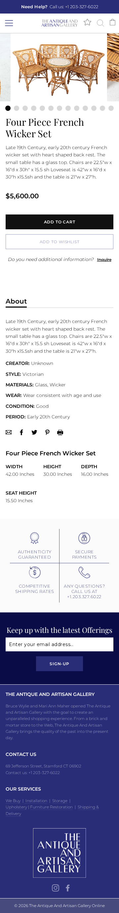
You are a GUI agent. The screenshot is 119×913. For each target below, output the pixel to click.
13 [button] (111, 108)
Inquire (104, 259)
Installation (35, 800)
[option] (59, 6)
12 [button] (102, 108)
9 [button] (76, 108)
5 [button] (42, 108)
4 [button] (33, 108)
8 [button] (68, 108)
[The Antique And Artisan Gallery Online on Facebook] (67, 888)
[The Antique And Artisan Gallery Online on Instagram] (55, 888)
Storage (59, 800)
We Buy (13, 800)
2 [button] (16, 108)
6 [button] (51, 108)
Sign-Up (59, 663)
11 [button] (94, 108)
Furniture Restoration (51, 806)
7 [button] (59, 108)
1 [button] (8, 108)
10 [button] (85, 108)
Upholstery (16, 806)
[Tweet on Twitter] (34, 432)
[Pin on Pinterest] (47, 432)
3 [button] (25, 108)
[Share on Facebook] (21, 432)
